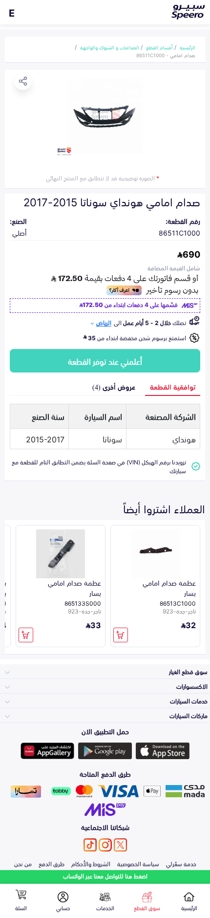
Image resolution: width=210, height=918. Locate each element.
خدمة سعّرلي (181, 863)
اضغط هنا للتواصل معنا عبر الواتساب (105, 875)
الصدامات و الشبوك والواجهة (109, 47)
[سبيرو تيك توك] (90, 845)
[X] (120, 845)
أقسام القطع (159, 47)
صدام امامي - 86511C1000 (165, 55)
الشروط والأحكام (90, 863)
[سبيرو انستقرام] (105, 845)
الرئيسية (187, 47)
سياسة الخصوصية (138, 863)
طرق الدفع (51, 863)
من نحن (23, 863)
